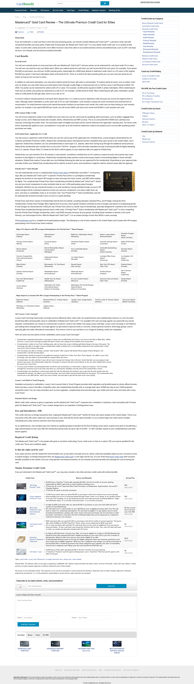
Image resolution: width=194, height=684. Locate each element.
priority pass (68, 559)
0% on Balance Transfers (151, 96)
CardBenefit (21, 28)
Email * (74, 618)
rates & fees (128, 487)
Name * (20, 618)
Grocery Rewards (149, 40)
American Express (148, 119)
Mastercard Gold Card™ (65, 457)
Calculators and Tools (71, 670)
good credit (24, 559)
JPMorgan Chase (148, 113)
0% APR (45, 635)
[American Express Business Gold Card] (21, 539)
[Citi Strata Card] (21, 551)
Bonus (30, 635)
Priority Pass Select (60, 173)
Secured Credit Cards (150, 64)
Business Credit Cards (150, 56)
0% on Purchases (148, 93)
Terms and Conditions (131, 670)
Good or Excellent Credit (151, 76)
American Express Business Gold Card (36, 539)
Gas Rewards (148, 46)
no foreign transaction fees (54, 559)
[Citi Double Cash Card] (21, 525)
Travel (38, 635)
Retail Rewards (148, 43)
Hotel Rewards (148, 37)
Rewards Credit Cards (150, 29)
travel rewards (77, 559)
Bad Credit (146, 82)
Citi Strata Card (36, 552)
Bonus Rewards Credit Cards (152, 23)
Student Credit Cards (149, 59)
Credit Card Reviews (37, 17)
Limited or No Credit (149, 79)
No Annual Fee (147, 99)
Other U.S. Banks (148, 125)
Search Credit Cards (89, 670)
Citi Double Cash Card (86, 649)
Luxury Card (32, 559)
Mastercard (40, 559)
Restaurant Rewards (150, 49)
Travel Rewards (149, 32)
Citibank (145, 116)
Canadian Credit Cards (113, 670)
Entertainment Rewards (151, 52)
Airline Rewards (149, 35)
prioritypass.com (25, 220)
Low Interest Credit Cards (151, 62)
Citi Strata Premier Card (35, 486)
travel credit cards (116, 457)
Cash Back (21, 635)
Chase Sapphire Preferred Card (35, 497)
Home (17, 17)
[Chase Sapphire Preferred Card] (21, 497)
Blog (24, 17)
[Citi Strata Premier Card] (21, 486)
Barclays (145, 122)
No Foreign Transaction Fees (152, 102)
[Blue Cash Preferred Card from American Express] (21, 511)
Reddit (41, 32)
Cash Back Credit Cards (150, 26)
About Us (58, 670)
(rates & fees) (86, 650)
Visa (143, 136)
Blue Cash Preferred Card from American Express (35, 511)
